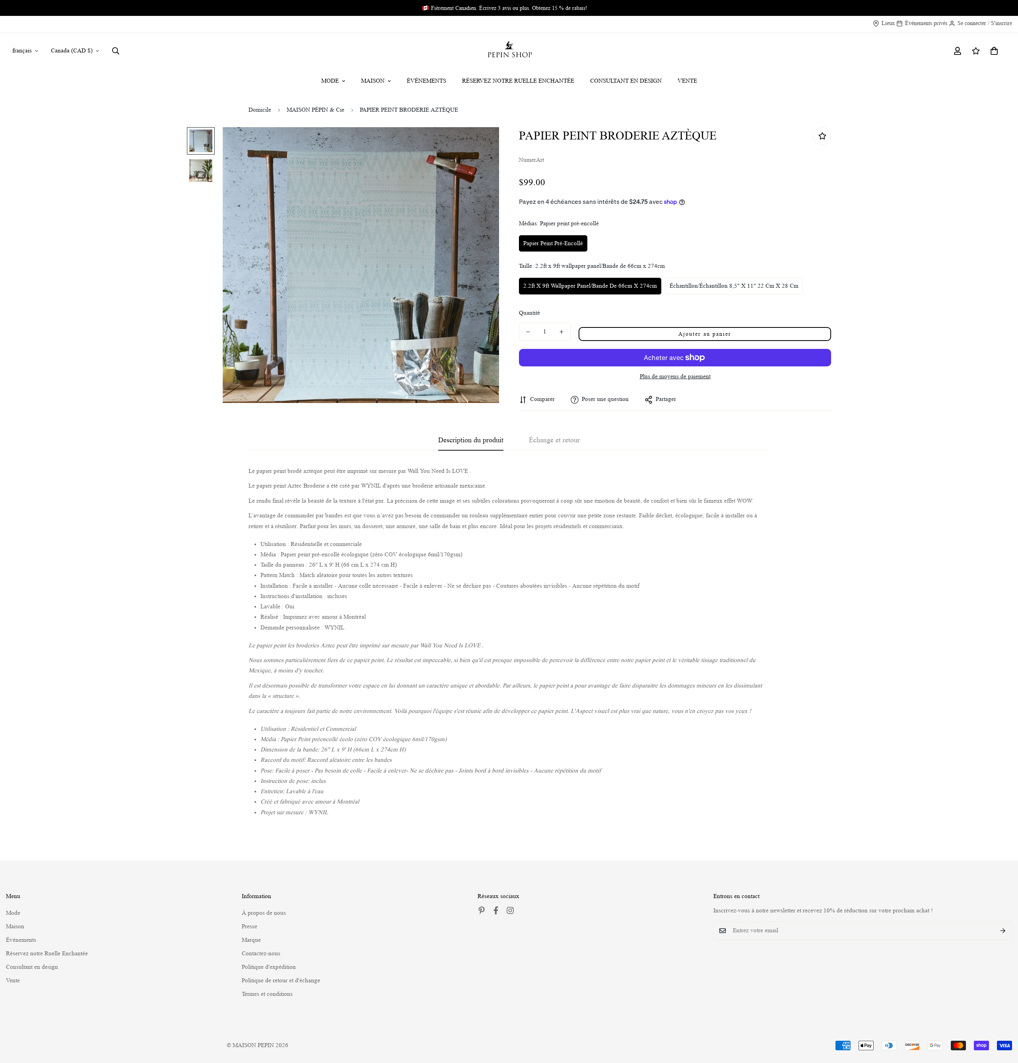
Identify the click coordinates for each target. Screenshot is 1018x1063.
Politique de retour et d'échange (281, 980)
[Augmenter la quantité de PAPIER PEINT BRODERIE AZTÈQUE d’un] (561, 332)
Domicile (260, 109)
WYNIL (334, 627)
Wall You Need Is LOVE (438, 471)
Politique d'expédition (269, 967)
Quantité (529, 313)
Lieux (888, 23)
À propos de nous (264, 913)
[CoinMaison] (509, 51)
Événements (426, 80)
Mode (330, 80)
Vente (687, 80)
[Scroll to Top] (1002, 1020)
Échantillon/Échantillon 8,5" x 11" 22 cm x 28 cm (734, 286)
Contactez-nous (261, 953)
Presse (249, 926)
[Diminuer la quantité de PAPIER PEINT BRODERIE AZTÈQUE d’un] (528, 332)
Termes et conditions (267, 994)
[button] (994, 51)
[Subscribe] (1003, 931)
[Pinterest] (481, 910)
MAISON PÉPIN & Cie (315, 109)
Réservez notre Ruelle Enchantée (47, 953)
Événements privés (926, 23)
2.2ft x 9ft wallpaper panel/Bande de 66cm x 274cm (590, 286)
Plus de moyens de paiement (675, 376)
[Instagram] (510, 910)
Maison (373, 80)
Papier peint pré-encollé (553, 243)
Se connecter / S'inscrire (985, 23)
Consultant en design (626, 80)
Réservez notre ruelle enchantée (518, 80)
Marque (251, 940)
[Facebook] (496, 910)
